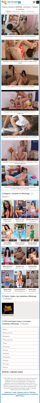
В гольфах (6, 346)
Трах (5, 343)
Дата (9, 11)
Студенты (7, 336)
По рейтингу (31, 11)
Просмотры (16, 11)
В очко (5, 367)
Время (23, 11)
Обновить (8, 299)
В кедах (5, 360)
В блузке (6, 353)
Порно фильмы (8, 340)
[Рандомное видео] (34, 2)
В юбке (5, 350)
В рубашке (6, 357)
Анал (5, 329)
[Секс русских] (11, 2)
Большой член (8, 333)
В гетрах (6, 364)
